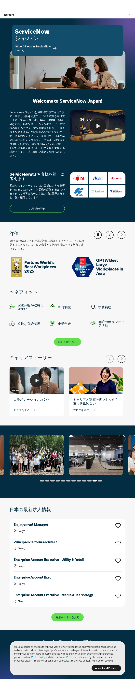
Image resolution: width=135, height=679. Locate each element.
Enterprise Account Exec (32, 577)
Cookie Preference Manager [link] (73, 657)
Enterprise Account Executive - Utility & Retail (49, 560)
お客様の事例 (37, 208)
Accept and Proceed (106, 668)
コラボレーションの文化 (31, 399)
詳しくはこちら (67, 341)
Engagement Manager (31, 524)
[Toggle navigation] (128, 15)
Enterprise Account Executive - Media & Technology (53, 595)
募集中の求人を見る (67, 617)
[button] (110, 235)
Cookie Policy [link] (38, 657)
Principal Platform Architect (35, 542)
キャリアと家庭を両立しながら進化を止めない (96, 401)
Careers (9, 14)
